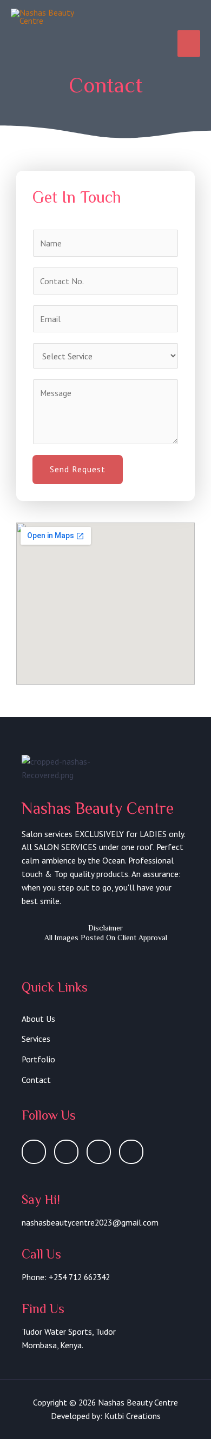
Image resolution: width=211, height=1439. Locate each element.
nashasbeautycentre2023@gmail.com (90, 1222)
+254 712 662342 (79, 1276)
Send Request (78, 469)
